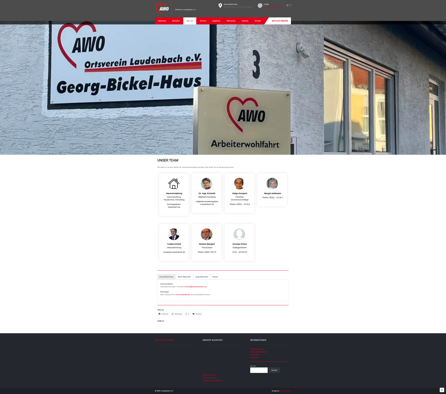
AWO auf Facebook (164, 340)
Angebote (216, 21)
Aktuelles (176, 21)
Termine (203, 21)
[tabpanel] (223, 289)
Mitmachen (231, 21)
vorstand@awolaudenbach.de (195, 287)
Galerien (245, 21)
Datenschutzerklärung (258, 352)
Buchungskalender (183, 295)
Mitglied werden (280, 21)
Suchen (253, 366)
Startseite (162, 21)
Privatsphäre (255, 355)
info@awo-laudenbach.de (273, 7)
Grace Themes (285, 391)
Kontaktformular (256, 349)
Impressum (254, 357)
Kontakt (258, 21)
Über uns (189, 21)
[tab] (166, 276)
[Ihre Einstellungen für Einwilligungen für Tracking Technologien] (442, 390)
